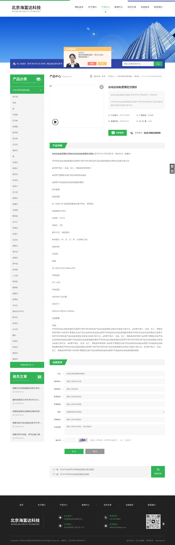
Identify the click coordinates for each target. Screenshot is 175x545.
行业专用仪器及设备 (21, 90)
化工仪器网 (139, 541)
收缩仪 (15, 323)
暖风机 (15, 216)
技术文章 (107, 505)
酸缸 (14, 335)
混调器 (15, 127)
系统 (14, 103)
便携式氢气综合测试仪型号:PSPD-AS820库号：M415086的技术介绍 (41, 423)
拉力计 (15, 222)
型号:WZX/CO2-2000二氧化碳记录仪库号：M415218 (49, 64)
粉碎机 (15, 270)
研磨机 (15, 299)
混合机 (15, 138)
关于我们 (41, 505)
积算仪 (15, 347)
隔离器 (15, 287)
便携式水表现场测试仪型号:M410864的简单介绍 (32, 388)
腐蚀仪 (15, 359)
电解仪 (15, 293)
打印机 (15, 121)
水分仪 (15, 329)
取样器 (15, 132)
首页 (103, 76)
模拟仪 (15, 353)
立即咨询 (120, 133)
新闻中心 (85, 505)
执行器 (15, 97)
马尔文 (15, 305)
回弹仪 (15, 341)
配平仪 (15, 317)
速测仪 (15, 198)
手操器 (15, 115)
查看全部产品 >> (27, 365)
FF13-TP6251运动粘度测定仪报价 (74, 474)
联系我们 (151, 505)
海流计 (15, 186)
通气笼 (15, 264)
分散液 (15, 210)
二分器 (15, 276)
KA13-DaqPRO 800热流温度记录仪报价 (77, 469)
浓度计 (15, 234)
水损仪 (15, 162)
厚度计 (15, 168)
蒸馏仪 (15, 258)
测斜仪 (15, 150)
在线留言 (129, 505)
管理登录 (149, 541)
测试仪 (15, 174)
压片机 (15, 192)
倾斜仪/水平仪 (18, 311)
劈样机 (15, 281)
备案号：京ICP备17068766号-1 (73, 541)
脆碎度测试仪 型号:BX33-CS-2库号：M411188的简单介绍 (36, 400)
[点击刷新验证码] (83, 440)
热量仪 (15, 204)
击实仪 (15, 240)
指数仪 (15, 246)
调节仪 (15, 252)
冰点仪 (15, 144)
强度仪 (15, 228)
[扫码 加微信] (172, 171)
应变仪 (15, 180)
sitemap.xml (160, 541)
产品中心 (111, 76)
